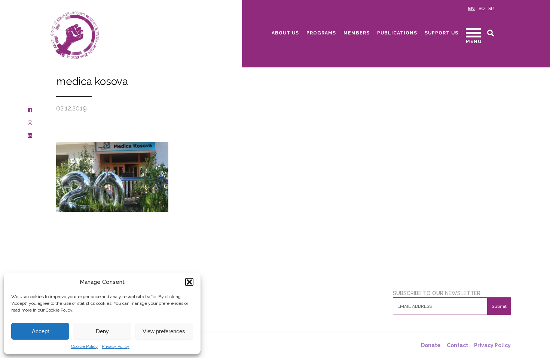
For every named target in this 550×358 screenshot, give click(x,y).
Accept (40, 331)
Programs (321, 33)
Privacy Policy (115, 346)
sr (491, 8)
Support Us (441, 33)
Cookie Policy (84, 346)
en (471, 8)
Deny (102, 331)
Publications (397, 33)
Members (356, 33)
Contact (457, 345)
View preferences (164, 331)
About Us (285, 33)
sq (482, 8)
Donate (431, 345)
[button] (189, 282)
